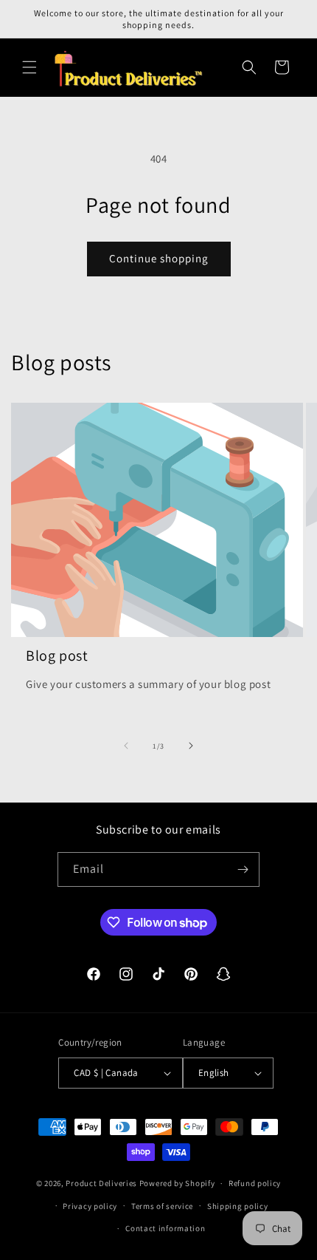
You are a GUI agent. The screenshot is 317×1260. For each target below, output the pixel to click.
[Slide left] (126, 745)
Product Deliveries (101, 1183)
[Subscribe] (242, 869)
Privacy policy (90, 1206)
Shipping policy (237, 1206)
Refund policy (255, 1183)
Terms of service (162, 1206)
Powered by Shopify (177, 1183)
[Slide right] (191, 745)
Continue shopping (159, 258)
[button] (29, 67)
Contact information (165, 1228)
